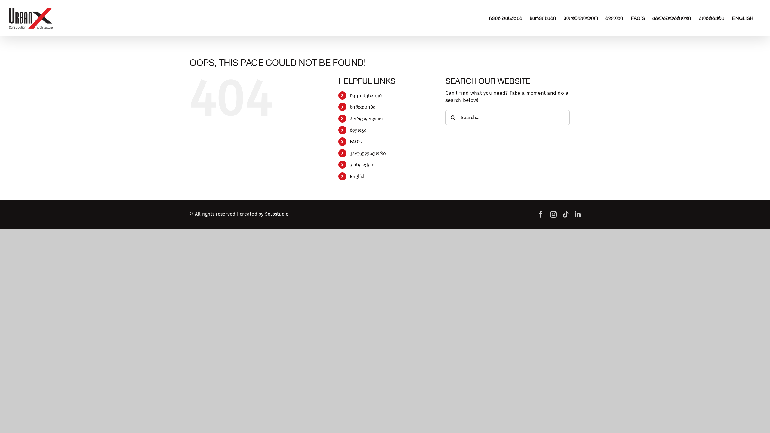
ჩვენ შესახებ (366, 95)
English (358, 176)
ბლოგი (358, 130)
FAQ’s (356, 141)
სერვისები (363, 107)
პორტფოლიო (366, 118)
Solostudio (277, 214)
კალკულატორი (368, 153)
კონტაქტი (362, 164)
